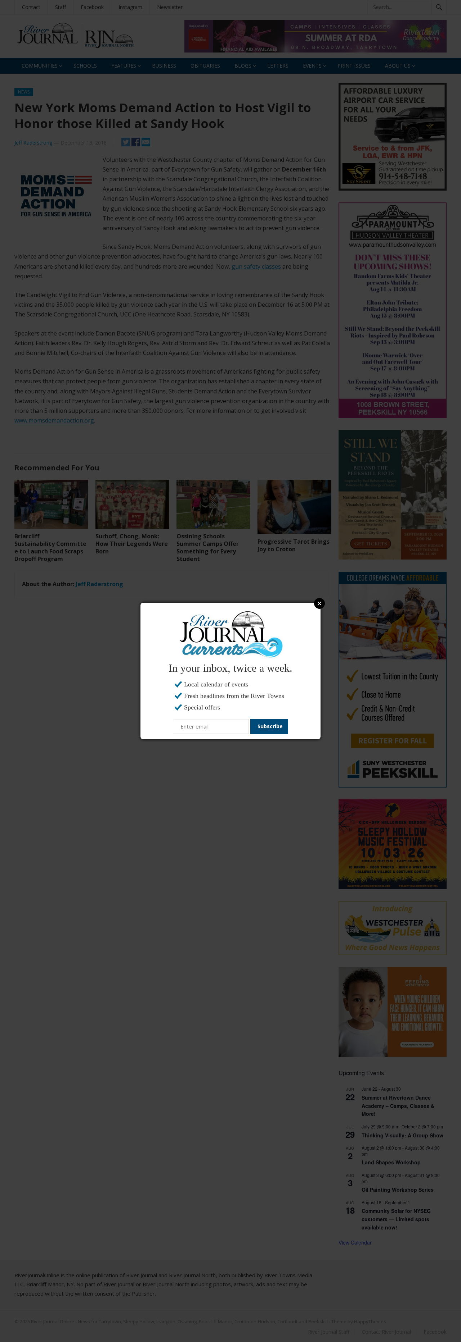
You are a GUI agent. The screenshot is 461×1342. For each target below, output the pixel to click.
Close (319, 603)
